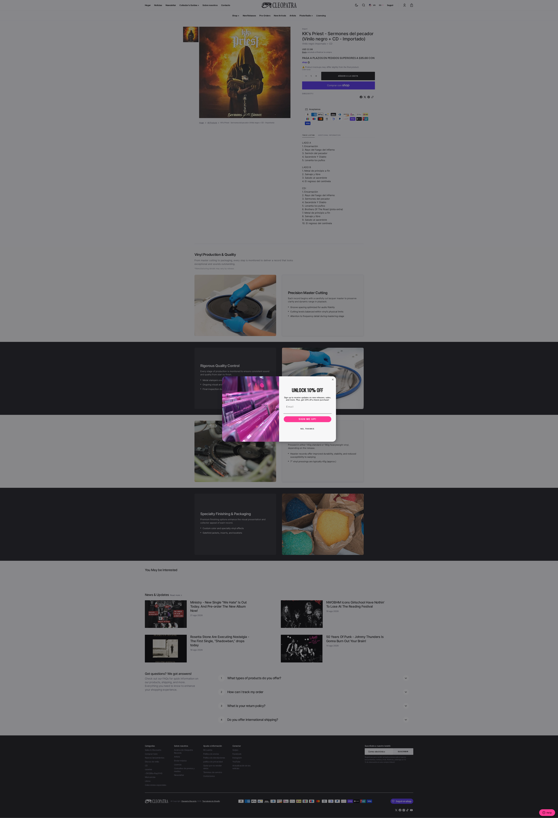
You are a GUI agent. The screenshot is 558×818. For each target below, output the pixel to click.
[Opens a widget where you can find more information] (547, 813)
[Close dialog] (333, 379)
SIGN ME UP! (307, 419)
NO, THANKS (307, 429)
